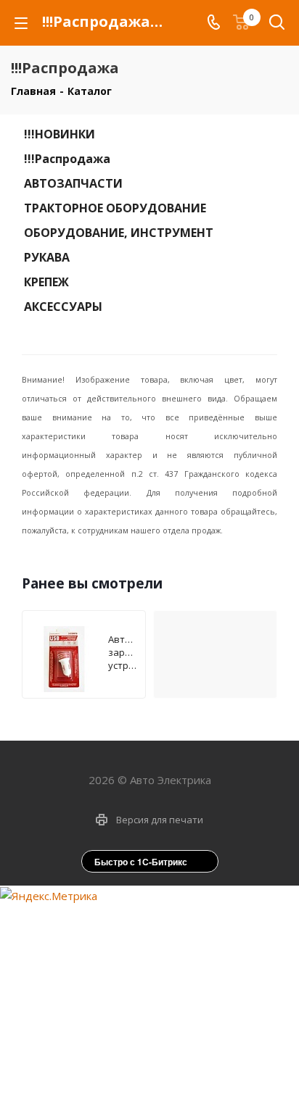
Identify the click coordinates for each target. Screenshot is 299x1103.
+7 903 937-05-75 (161, 924)
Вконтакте (127, 1070)
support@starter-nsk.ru (161, 954)
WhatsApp (164, 1070)
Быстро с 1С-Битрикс (140, 861)
